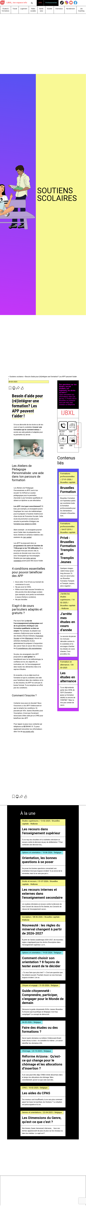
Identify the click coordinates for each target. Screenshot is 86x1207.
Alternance (29, 638)
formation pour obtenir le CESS (25, 524)
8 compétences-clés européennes (29, 648)
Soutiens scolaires (17, 377)
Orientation (59, 9)
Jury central (27, 537)
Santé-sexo (41, 10)
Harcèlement (70, 9)
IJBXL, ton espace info (16, 2)
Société (49, 9)
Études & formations (5, 10)
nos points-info (28, 732)
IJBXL (40, 2)
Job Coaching (81, 10)
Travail (15, 9)
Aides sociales (33, 10)
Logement (23, 9)
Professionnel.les (51, 2)
